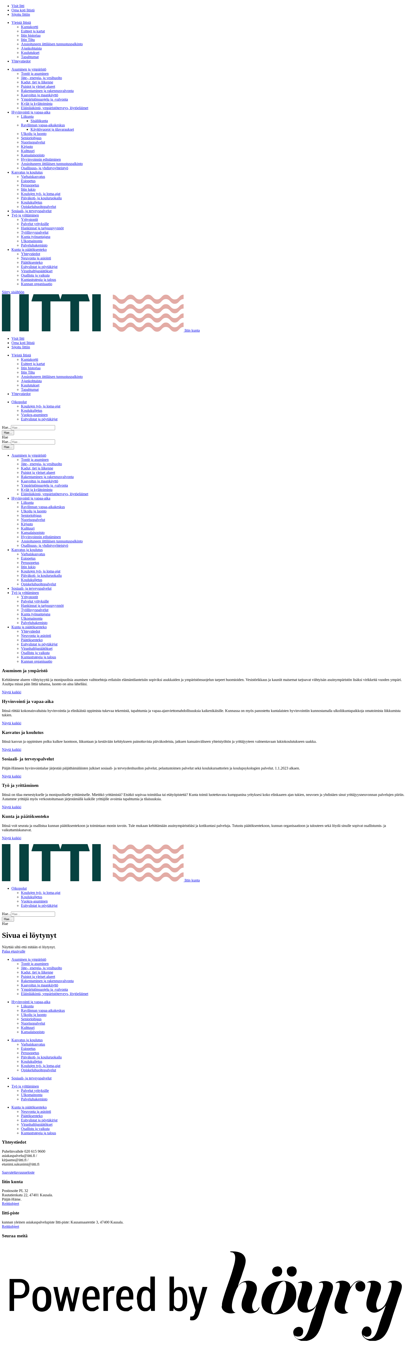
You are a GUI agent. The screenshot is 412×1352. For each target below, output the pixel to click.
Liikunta (27, 116)
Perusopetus (30, 185)
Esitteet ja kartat (33, 31)
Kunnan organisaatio (36, 284)
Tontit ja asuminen (35, 74)
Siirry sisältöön (13, 292)
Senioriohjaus (31, 138)
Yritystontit (29, 219)
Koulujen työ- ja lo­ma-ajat (40, 194)
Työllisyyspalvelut (34, 232)
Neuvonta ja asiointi (36, 258)
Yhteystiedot (21, 61)
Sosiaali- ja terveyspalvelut (31, 211)
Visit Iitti (17, 6)
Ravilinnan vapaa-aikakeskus (43, 125)
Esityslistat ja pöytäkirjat (39, 267)
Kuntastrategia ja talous (38, 280)
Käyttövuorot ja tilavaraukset (52, 129)
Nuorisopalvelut (33, 142)
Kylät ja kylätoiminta (36, 104)
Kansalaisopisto (33, 155)
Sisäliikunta (39, 121)
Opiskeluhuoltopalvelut (38, 207)
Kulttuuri (28, 151)
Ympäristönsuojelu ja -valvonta (44, 99)
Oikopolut (19, 402)
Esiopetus (28, 181)
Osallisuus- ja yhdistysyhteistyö (44, 168)
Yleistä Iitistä (21, 23)
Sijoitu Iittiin (20, 14)
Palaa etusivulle (13, 951)
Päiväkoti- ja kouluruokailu (41, 198)
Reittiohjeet (10, 1204)
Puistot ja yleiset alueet (38, 86)
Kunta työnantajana (35, 237)
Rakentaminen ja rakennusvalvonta (47, 91)
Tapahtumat (30, 57)
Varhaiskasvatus (33, 177)
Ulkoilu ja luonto (33, 134)
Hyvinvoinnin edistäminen (41, 159)
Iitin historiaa (31, 35)
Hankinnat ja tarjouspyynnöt (42, 228)
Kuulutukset (30, 53)
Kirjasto (27, 146)
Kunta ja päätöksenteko (29, 250)
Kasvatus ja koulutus (27, 172)
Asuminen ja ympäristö (28, 69)
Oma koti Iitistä (23, 10)
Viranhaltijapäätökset (36, 271)
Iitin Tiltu (28, 40)
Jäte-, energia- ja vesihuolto (41, 78)
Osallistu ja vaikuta (35, 275)
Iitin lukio (28, 189)
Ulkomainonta (31, 241)
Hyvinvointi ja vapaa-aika (30, 112)
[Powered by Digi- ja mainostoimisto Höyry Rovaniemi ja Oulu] (206, 1348)
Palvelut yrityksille (35, 224)
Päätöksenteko (32, 262)
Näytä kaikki (11, 692)
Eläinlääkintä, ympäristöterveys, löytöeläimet (54, 108)
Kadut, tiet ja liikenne (37, 82)
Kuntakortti (29, 27)
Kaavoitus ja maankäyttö (39, 95)
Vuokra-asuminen (34, 415)
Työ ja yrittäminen (25, 215)
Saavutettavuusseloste (18, 1172)
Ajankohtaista (31, 48)
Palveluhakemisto (34, 245)
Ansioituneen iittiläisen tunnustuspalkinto (52, 44)
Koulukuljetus (31, 202)
